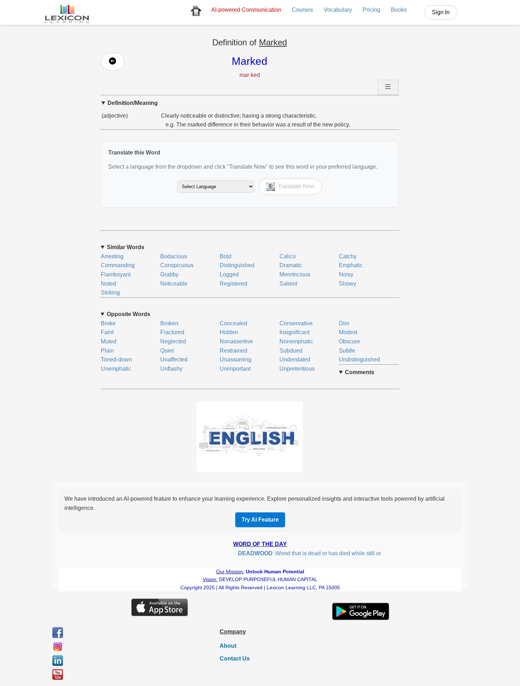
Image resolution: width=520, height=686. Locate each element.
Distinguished (237, 265)
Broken (169, 323)
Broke (108, 323)
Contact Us (235, 659)
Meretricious (294, 274)
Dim (344, 323)
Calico (287, 256)
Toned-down (116, 359)
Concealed (233, 323)
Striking (110, 292)
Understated (294, 359)
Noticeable (173, 284)
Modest (348, 332)
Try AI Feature (260, 520)
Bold (225, 256)
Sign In (441, 12)
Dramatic (290, 265)
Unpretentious (297, 369)
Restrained (233, 351)
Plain (107, 351)
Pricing (371, 10)
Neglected (173, 341)
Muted (108, 341)
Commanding (118, 265)
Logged (229, 274)
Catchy (348, 256)
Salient (288, 284)
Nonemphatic (296, 341)
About (228, 646)
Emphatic (351, 265)
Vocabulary (338, 10)
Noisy (346, 274)
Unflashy (171, 369)
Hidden (229, 332)
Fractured (172, 332)
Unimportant (235, 369)
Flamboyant (116, 274)
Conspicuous (176, 265)
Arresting (112, 256)
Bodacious (173, 256)
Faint (107, 332)
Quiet (167, 351)
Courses (302, 10)
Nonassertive (236, 341)
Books (399, 10)
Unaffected (173, 359)
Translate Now (295, 186)
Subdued (290, 351)
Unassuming (236, 359)
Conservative (296, 323)
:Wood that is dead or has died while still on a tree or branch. (325, 553)
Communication (246, 10)
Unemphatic (116, 369)
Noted (108, 284)
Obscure (349, 341)
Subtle (347, 351)
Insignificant (294, 332)
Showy (347, 284)
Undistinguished (359, 359)
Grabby (169, 274)
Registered (233, 284)
